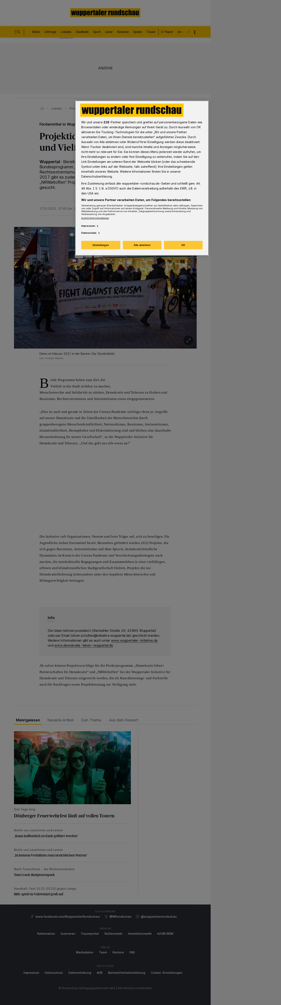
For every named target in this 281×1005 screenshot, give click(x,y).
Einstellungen (101, 245)
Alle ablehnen (142, 245)
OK (183, 245)
